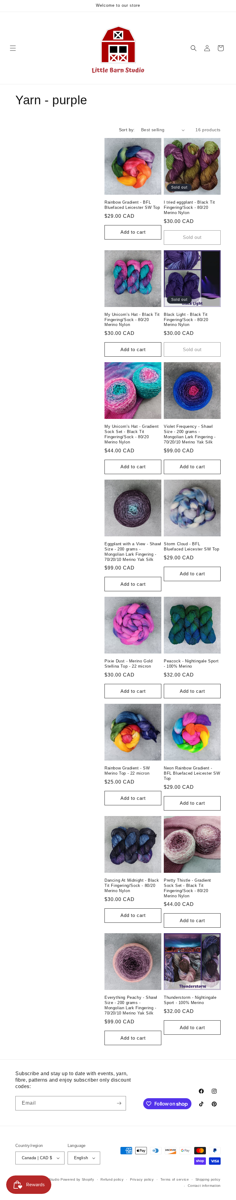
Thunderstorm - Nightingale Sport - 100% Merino (190, 1000)
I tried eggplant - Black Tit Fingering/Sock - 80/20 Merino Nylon (189, 207)
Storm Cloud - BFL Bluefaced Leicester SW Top (191, 546)
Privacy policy (142, 1179)
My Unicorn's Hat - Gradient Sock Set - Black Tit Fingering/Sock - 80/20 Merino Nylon (131, 434)
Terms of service (174, 1179)
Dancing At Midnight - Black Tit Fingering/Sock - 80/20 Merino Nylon (131, 885)
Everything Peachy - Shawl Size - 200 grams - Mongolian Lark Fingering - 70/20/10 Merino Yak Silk (130, 1005)
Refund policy (112, 1179)
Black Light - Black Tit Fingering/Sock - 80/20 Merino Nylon (186, 319)
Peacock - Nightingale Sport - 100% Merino (191, 664)
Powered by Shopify (77, 1179)
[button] (13, 48)
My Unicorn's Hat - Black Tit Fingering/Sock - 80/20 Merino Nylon (132, 319)
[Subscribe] (119, 1103)
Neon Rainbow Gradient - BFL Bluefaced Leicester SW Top (192, 773)
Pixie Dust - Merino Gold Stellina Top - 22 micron (128, 664)
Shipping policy (208, 1179)
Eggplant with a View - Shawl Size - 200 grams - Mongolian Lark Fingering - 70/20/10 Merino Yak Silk (132, 552)
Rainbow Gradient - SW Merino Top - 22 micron (127, 771)
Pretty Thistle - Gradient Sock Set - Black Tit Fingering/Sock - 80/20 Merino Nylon (187, 888)
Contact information (204, 1185)
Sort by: (127, 129)
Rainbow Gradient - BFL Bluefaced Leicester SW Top (132, 205)
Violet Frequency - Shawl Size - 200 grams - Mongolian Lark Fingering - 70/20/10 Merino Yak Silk (190, 434)
